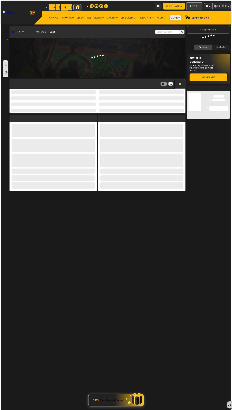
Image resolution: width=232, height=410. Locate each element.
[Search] (182, 32)
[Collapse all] (180, 84)
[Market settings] (163, 84)
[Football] (18, 32)
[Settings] (208, 6)
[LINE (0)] (13, 32)
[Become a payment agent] (158, 6)
